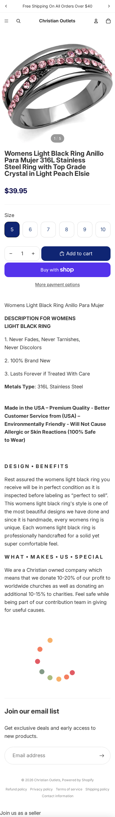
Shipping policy (97, 789)
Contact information (57, 796)
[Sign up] (101, 755)
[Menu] (6, 21)
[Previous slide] (6, 6)
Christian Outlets (47, 780)
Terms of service (69, 789)
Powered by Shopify (78, 780)
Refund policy (16, 789)
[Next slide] (109, 6)
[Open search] (18, 21)
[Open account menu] (96, 21)
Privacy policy (41, 789)
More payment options (57, 284)
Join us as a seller (20, 813)
